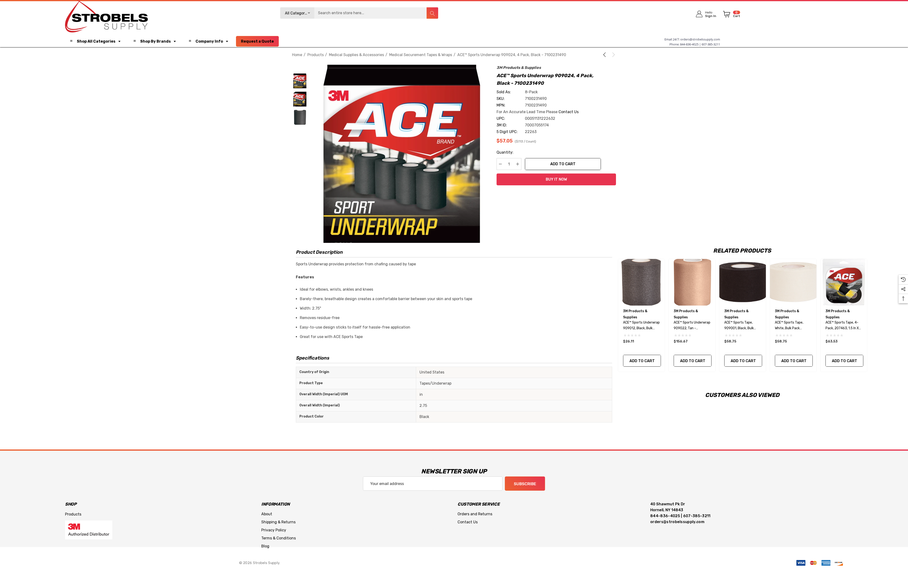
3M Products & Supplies (519, 67)
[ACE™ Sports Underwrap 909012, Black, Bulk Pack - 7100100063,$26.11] (641, 282)
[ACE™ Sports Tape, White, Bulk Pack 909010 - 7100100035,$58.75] (793, 282)
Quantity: (505, 152)
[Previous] (605, 54)
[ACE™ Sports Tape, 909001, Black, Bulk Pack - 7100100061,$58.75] (742, 282)
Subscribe (525, 483)
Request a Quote (257, 41)
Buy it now (556, 179)
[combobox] (359, 13)
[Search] (432, 13)
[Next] (612, 54)
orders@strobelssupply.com (700, 39)
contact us (569, 112)
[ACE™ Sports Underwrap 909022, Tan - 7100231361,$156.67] (692, 282)
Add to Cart (563, 164)
